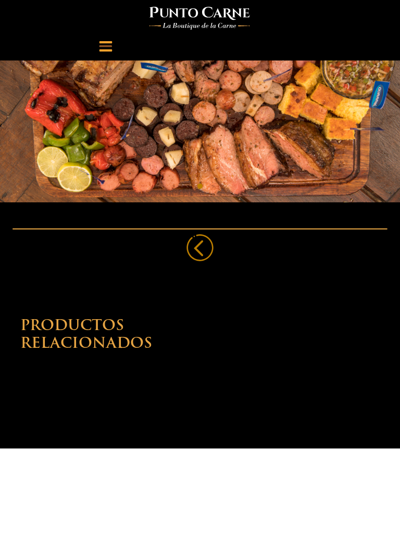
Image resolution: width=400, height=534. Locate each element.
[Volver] (200, 247)
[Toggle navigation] (105, 45)
